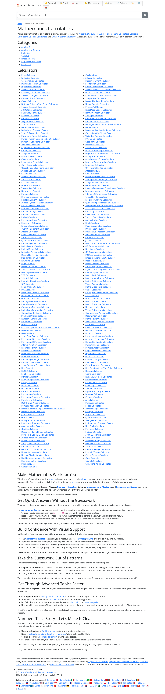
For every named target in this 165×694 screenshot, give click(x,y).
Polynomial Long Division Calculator (37, 434)
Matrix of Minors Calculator (98, 298)
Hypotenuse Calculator (95, 353)
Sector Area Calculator (95, 446)
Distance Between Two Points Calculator (39, 104)
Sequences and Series (31, 61)
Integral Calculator (93, 170)
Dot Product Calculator (95, 260)
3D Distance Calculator (31, 110)
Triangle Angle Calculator (96, 408)
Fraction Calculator (30, 356)
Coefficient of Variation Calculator (100, 118)
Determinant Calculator (96, 316)
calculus (83, 479)
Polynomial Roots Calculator (34, 136)
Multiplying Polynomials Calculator (37, 310)
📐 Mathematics (92, 3)
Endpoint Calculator (94, 432)
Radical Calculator (29, 217)
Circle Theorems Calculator (97, 365)
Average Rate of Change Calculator (101, 179)
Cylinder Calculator (94, 397)
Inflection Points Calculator (97, 234)
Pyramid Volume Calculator (97, 452)
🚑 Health (76, 3)
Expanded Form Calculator (33, 347)
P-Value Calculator (93, 139)
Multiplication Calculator (32, 246)
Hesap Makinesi (81, 683)
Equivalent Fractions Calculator (35, 281)
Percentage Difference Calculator (36, 342)
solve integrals (91, 602)
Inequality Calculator (30, 144)
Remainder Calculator (31, 223)
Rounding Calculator (30, 260)
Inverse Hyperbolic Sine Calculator (37, 202)
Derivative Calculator (94, 144)
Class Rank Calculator (95, 141)
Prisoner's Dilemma (94, 107)
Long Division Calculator (32, 287)
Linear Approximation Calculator (100, 176)
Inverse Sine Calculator (31, 188)
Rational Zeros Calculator (32, 249)
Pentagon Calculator (94, 403)
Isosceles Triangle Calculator (98, 440)
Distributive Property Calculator (35, 403)
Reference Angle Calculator (97, 449)
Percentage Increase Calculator (35, 397)
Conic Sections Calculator (32, 165)
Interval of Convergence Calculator (101, 194)
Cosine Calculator (29, 101)
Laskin (37, 685)
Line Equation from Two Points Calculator (104, 368)
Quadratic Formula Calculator (34, 240)
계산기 (20, 688)
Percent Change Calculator (33, 211)
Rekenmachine (77, 685)
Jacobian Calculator (94, 240)
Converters (52, 672)
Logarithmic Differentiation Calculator (102, 153)
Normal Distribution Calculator (35, 455)
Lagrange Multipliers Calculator (99, 191)
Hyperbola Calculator (31, 86)
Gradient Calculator (30, 298)
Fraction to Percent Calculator (35, 353)
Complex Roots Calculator (33, 98)
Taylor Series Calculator (96, 147)
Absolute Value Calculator (33, 426)
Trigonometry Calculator (32, 121)
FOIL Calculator (28, 289)
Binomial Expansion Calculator (35, 197)
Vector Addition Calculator (97, 284)
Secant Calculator (29, 173)
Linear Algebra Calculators (64, 36)
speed (74, 482)
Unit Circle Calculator (95, 426)
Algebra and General (30, 50)
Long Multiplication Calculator (35, 379)
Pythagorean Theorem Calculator (100, 423)
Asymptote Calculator (95, 156)
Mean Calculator (28, 464)
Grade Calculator (29, 417)
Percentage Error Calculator (34, 220)
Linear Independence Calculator (100, 258)
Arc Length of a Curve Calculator (100, 208)
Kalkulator (98, 683)
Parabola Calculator (30, 194)
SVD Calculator (92, 295)
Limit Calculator (92, 223)
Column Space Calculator (96, 272)
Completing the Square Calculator (36, 313)
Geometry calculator (35, 538)
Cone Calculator (92, 437)
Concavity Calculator (94, 211)
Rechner (62, 685)
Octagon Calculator (94, 411)
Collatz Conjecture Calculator (98, 327)
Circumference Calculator (97, 455)
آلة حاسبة (93, 685)
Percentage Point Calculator (34, 243)
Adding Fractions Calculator (34, 301)
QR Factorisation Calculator (97, 246)
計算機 (121, 685)
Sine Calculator (28, 124)
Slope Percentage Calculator (98, 350)
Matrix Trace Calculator (96, 301)
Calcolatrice (65, 680)
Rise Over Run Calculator (96, 362)
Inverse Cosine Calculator (33, 170)
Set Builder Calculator (95, 324)
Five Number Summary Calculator (36, 458)
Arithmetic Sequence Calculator (99, 339)
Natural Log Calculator (31, 191)
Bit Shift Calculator (29, 371)
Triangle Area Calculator (96, 420)
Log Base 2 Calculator (31, 374)
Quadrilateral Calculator (96, 417)
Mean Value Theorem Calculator (100, 231)
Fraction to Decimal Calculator (35, 292)
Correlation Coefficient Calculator (100, 133)
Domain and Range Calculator (99, 150)
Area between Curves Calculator (100, 159)
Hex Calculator (28, 333)
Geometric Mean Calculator (98, 92)
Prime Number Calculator (97, 347)
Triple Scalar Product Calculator (99, 321)
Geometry (26, 64)
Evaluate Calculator (30, 182)
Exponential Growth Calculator (35, 162)
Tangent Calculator (30, 153)
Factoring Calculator (30, 78)
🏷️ (132, 3)
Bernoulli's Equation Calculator (99, 342)
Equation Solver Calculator (33, 199)
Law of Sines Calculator (32, 156)
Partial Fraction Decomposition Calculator (40, 139)
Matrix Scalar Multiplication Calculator (102, 243)
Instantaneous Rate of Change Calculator (104, 205)
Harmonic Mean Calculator (97, 112)
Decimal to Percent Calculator (35, 295)
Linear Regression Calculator (34, 452)
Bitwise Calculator (29, 376)
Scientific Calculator (30, 278)
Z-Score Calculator (93, 78)
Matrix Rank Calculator (95, 275)
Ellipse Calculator (93, 405)
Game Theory (91, 127)
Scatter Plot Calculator (95, 83)
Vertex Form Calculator (31, 237)
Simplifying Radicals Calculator (35, 336)
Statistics (25, 53)
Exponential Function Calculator (35, 147)
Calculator (117, 680)
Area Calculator (92, 400)
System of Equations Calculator (35, 141)
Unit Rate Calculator (30, 388)
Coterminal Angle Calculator (98, 464)
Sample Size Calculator (95, 98)
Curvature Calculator (94, 237)
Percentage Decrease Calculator (36, 339)
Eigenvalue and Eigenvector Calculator (102, 269)
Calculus (25, 56)
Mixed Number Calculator (33, 411)
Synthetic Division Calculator (34, 316)
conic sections (55, 599)
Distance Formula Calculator (98, 443)
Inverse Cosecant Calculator (34, 107)
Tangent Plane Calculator (96, 182)
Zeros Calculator (28, 75)
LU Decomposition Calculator (98, 255)
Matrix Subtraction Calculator (98, 281)
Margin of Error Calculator (97, 81)
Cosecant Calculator (30, 159)
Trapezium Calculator (95, 414)
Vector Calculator (93, 289)
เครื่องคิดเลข (107, 685)
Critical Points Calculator (96, 197)
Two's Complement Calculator (35, 229)
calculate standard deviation (42, 634)
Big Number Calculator (31, 321)
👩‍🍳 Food (64, 3)
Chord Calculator (93, 374)
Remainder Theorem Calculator (35, 423)
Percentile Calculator (30, 446)
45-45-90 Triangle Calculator (98, 359)
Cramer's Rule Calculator (32, 81)
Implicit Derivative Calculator (98, 217)
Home (20, 23)
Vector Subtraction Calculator (98, 310)
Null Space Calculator (95, 249)
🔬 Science (122, 3)
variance (62, 634)
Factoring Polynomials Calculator (36, 252)
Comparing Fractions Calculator (35, 307)
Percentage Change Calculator (35, 359)
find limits (74, 602)
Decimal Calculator (30, 385)
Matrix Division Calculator (97, 263)
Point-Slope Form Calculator (34, 304)
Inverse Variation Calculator (34, 437)
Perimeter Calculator (94, 429)
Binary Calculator (29, 382)
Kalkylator (25, 685)
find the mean (48, 631)
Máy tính (49, 685)
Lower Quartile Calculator (33, 440)
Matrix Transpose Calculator (98, 304)
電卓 (144, 685)
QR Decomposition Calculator (98, 252)
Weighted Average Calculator (98, 136)
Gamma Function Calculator (98, 185)
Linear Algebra (28, 58)
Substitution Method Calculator (35, 269)
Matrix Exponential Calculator (98, 287)
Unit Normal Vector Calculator (99, 168)
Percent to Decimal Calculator (35, 362)
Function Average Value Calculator (101, 162)
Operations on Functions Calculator (37, 168)
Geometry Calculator (94, 356)
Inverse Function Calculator (33, 176)
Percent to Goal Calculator (33, 214)
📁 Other (108, 3)
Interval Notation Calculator (34, 345)
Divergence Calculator (95, 229)
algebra (52, 479)
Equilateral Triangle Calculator (99, 391)
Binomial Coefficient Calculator (35, 208)
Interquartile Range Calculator (35, 443)
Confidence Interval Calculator (99, 86)
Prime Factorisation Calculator (35, 405)
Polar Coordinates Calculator (98, 226)
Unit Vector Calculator (95, 307)
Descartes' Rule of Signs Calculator (37, 432)
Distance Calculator (94, 394)
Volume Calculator (93, 388)
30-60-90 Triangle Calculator (98, 434)
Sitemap (41, 672)
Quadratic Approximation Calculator (101, 202)
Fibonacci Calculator (94, 333)
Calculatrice (64, 683)
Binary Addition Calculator (33, 420)
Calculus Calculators (38, 36)
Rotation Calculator (30, 118)
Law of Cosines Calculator (33, 205)
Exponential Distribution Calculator (101, 95)
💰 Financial (50, 3)
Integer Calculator (29, 231)
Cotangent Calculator (31, 150)
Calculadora (81, 680)
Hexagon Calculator (94, 371)
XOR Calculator (28, 275)
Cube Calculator (92, 458)
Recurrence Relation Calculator (99, 336)
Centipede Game (29, 466)
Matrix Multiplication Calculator (99, 278)
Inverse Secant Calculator (33, 89)
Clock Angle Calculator (95, 385)
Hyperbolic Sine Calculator (33, 127)
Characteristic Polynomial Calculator (101, 313)
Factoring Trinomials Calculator (35, 92)
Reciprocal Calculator (31, 350)
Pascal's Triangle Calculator (97, 345)
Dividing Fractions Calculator (34, 272)
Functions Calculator (94, 165)
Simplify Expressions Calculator (35, 133)
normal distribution (48, 636)
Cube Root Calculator (31, 391)
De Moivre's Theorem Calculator (36, 130)
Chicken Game (92, 75)
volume (89, 538)
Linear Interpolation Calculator (35, 226)
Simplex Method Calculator (33, 234)
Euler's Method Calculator (97, 214)
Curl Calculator (92, 173)
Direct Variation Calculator (33, 266)
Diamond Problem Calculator (34, 83)
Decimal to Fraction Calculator (35, 255)
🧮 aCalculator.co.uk (29, 5)
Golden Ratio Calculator (96, 382)
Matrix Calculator (29, 324)
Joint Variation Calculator (32, 414)
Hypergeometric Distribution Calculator (103, 124)
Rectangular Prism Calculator (98, 376)
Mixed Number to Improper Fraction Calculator (43, 408)
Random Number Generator (34, 318)
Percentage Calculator (31, 394)
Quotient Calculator (30, 429)
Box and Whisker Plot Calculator (100, 101)
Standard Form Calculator (33, 258)
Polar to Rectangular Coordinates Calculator (105, 188)
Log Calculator (28, 263)
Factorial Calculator (30, 115)
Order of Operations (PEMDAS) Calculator (40, 327)
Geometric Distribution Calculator (36, 449)
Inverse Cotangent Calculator (34, 95)
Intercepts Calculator (31, 179)
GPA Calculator (28, 284)
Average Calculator (94, 115)
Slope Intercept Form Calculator (35, 365)
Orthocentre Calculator (96, 379)
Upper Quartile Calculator (97, 104)
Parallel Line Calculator (31, 400)
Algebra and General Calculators (114, 34)
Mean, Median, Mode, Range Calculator (103, 130)
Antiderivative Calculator (96, 220)
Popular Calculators (27, 672)
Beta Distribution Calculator (34, 461)
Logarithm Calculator (31, 185)
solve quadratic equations (52, 596)
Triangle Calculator (94, 461)
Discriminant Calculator (32, 330)
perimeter (80, 538)
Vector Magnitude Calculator (98, 266)
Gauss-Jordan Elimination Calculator (101, 292)
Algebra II (25, 47)
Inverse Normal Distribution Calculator (103, 89)
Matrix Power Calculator (96, 318)
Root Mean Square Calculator (98, 110)
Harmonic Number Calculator (98, 330)
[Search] (145, 15)
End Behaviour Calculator (32, 112)
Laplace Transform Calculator (98, 199)
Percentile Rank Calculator (97, 121)
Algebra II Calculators (88, 34)
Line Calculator (28, 368)
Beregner (51, 680)
